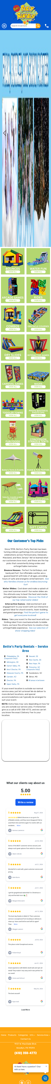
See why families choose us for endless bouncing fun (26, 582)
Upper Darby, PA (13, 684)
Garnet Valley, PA (13, 666)
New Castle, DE (35, 660)
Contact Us (26, 1039)
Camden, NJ (11, 677)
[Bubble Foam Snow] (25, 138)
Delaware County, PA (15, 673)
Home (3, 1035)
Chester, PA (11, 680)
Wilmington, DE (13, 662)
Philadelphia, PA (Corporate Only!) (11, 657)
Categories (23, 1035)
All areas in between (36, 680)
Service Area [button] (43, 1035)
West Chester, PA (14, 670)
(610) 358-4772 (25, 1053)
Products (12, 1035)
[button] (4, 133)
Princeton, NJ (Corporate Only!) (33, 668)
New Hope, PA (34, 664)
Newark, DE (33, 656)
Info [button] (32, 1035)
